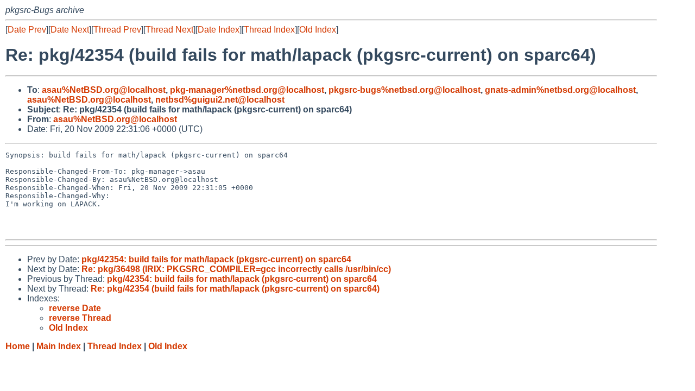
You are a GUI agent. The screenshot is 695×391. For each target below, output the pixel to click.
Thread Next (169, 29)
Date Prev (27, 29)
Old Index (317, 29)
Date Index (218, 29)
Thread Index (269, 29)
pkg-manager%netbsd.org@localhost (247, 89)
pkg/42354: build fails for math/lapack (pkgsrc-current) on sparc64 (216, 259)
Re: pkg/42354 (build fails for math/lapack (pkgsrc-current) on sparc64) (235, 288)
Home (17, 346)
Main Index (58, 346)
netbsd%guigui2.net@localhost (220, 99)
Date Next (69, 29)
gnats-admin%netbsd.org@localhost (560, 89)
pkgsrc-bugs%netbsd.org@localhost (404, 89)
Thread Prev (117, 29)
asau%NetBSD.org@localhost (104, 89)
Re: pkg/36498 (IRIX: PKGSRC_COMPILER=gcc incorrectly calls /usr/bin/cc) (236, 269)
